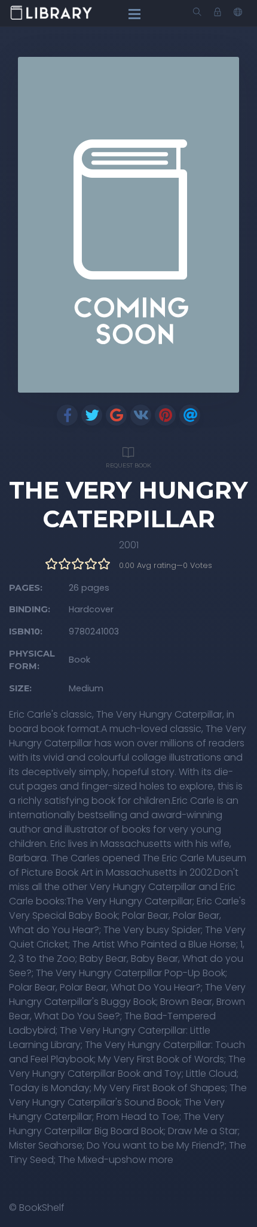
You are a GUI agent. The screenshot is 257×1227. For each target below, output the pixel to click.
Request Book (128, 465)
